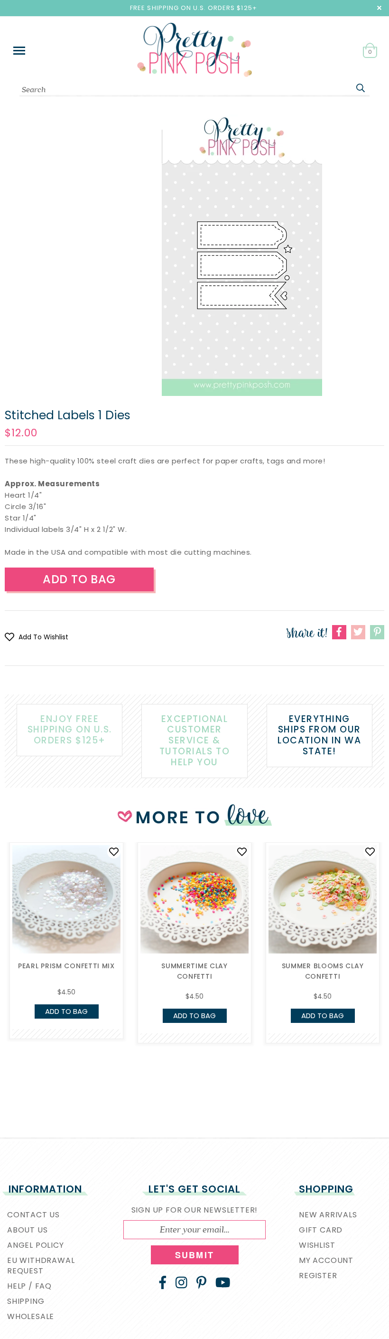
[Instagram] (181, 1282)
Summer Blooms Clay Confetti (323, 971)
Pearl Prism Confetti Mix (66, 966)
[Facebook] (163, 1282)
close (379, 8)
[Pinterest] (201, 1282)
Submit (194, 1255)
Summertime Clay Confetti (194, 971)
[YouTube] (223, 1282)
